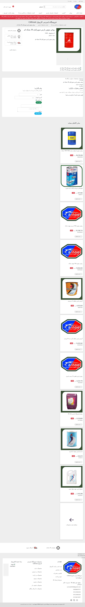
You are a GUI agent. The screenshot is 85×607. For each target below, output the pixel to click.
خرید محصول (78, 161)
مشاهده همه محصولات (71, 525)
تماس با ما (70, 1)
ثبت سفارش (59, 570)
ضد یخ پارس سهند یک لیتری (76, 451)
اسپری (40, 13)
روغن (70, 13)
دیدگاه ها (67, 78)
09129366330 (77, 592)
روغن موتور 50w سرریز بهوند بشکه (74, 226)
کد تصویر (39, 100)
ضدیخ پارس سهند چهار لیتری (76, 489)
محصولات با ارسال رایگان (35, 588)
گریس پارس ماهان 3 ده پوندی (75, 301)
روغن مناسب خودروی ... (8, 13)
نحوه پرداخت (58, 576)
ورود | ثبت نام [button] (7, 7)
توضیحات (81, 78)
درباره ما (75, 1)
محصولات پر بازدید (37, 575)
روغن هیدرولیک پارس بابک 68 (75, 414)
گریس (63, 13)
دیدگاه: (40, 111)
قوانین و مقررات (57, 573)
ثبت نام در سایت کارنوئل (56, 566)
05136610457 (77, 597)
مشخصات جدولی (74, 78)
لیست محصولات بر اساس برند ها (27, 13)
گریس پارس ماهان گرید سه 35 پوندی (73, 338)
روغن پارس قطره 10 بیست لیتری (74, 376)
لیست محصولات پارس (43, 25)
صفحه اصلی (81, 1)
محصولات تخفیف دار (37, 585)
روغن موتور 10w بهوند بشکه (76, 263)
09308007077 (77, 589)
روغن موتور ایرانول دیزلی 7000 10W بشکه (72, 150)
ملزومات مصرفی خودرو (52, 13)
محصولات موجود (38, 578)
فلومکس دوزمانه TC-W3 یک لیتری (74, 188)
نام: (41, 94)
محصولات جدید (38, 568)
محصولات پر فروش (37, 572)
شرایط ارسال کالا (57, 580)
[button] (42, 554)
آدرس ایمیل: (39, 97)
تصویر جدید (38, 102)
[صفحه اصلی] (77, 6)
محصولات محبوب (37, 582)
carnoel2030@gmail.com (74, 587)
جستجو (41, 7)
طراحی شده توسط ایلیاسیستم (25, 604)
